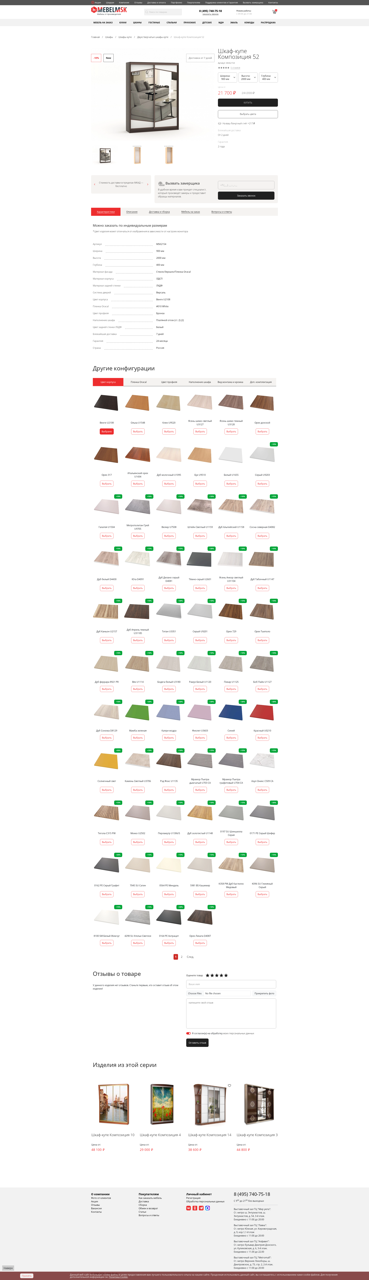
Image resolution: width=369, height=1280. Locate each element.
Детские (207, 22)
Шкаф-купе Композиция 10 (112, 1134)
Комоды (249, 22)
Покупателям (193, 2)
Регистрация (193, 1198)
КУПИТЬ (248, 102)
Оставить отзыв (197, 1042)
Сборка (143, 1204)
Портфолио (176, 2)
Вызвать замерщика (253, 2)
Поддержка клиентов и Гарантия (221, 2)
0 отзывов (235, 67)
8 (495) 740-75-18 (210, 11)
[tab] (106, 212)
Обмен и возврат (148, 1208)
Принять (27, 1275)
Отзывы (138, 2)
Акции (98, 2)
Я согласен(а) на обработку (223, 1033)
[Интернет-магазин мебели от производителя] (109, 9)
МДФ (221, 22)
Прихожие (190, 22)
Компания (124, 2)
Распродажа (268, 22)
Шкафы (137, 22)
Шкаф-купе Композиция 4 (160, 1134)
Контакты (273, 2)
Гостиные (154, 22)
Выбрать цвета (248, 114)
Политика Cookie (118, 1277)
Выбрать (138, 431)
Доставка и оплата (156, 2)
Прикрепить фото (264, 993)
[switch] (188, 1033)
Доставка (144, 1201)
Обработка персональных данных (205, 1201)
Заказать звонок (211, 14)
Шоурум (110, 2)
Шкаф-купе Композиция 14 (209, 1134)
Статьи (142, 1211)
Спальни (172, 22)
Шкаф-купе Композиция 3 (257, 1134)
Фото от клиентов (101, 1198)
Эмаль (234, 22)
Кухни (123, 22)
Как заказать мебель (150, 1198)
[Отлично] (207, 975)
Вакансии (96, 1208)
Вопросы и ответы (149, 1215)
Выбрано (107, 431)
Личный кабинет (199, 1194)
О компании (100, 1194)
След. (190, 957)
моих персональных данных (238, 1033)
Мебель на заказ (103, 22)
